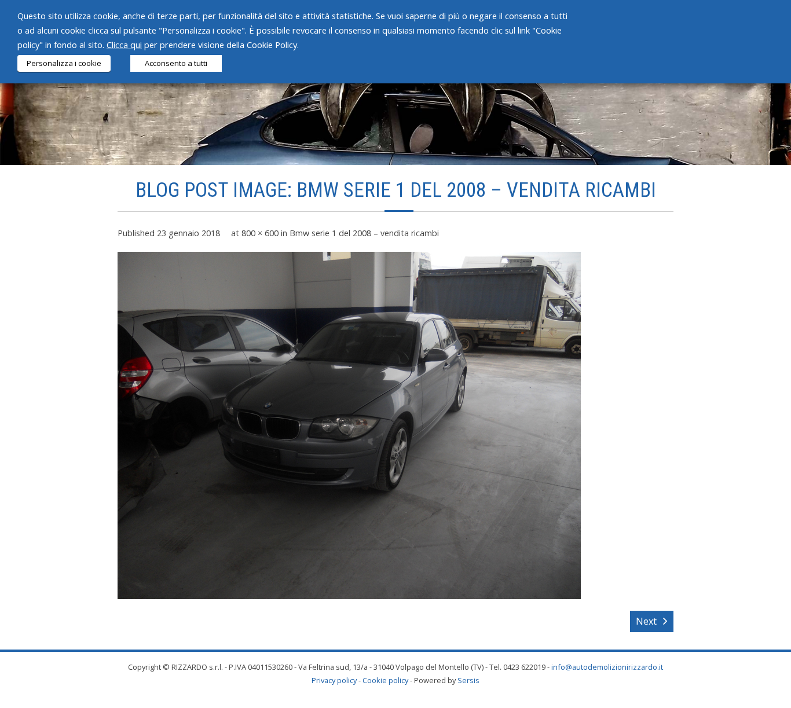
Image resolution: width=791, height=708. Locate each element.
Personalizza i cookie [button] (64, 63)
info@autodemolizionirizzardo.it (607, 667)
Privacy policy (334, 680)
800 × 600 (260, 233)
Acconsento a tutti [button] (176, 63)
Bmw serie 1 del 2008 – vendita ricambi (364, 233)
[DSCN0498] (349, 425)
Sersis (468, 680)
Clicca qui (124, 44)
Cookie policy (385, 680)
